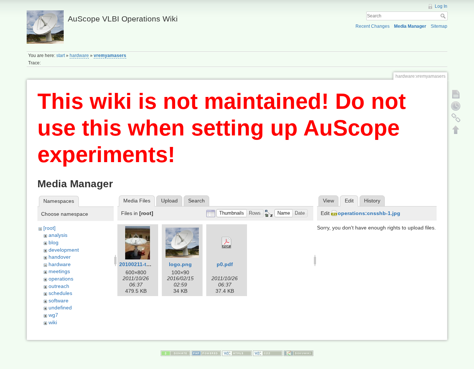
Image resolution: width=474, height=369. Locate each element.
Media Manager (410, 26)
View (328, 201)
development (64, 250)
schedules (60, 293)
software (59, 300)
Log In (441, 6)
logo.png (180, 264)
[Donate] (175, 352)
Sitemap (439, 26)
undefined (60, 308)
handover (60, 257)
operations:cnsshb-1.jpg (369, 213)
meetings (59, 271)
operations (61, 279)
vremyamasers (110, 55)
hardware (79, 55)
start (60, 55)
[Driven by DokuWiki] (298, 352)
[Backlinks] (456, 118)
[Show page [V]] (456, 94)
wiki (53, 322)
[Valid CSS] (268, 352)
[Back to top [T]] (456, 129)
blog (54, 242)
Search (443, 16)
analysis (58, 235)
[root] (49, 228)
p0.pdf (225, 264)
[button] (231, 213)
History (372, 201)
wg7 (53, 315)
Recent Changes (373, 26)
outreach (59, 286)
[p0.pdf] (226, 242)
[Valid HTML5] (237, 352)
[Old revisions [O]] (456, 106)
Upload (169, 201)
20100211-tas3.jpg (142, 264)
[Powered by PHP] (206, 352)
